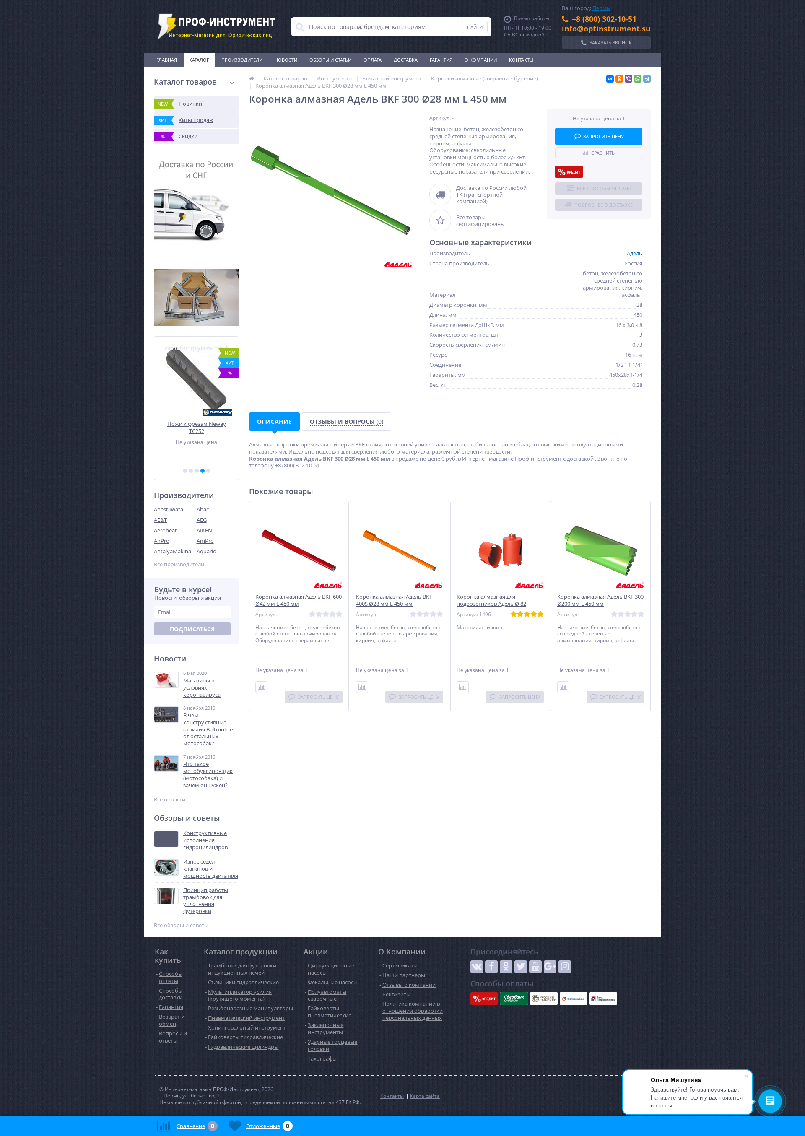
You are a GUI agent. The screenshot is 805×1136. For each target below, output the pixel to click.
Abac (203, 509)
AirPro (161, 541)
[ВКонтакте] (610, 79)
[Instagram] (564, 966)
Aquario (206, 551)
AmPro (205, 541)
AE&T (160, 520)
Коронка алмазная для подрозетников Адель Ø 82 (491, 600)
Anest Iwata (168, 509)
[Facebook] (491, 966)
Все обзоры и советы (181, 925)
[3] (197, 471)
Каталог (199, 60)
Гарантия (441, 60)
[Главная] (251, 78)
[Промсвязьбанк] (573, 998)
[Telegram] (647, 79)
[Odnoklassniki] (506, 966)
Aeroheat (165, 530)
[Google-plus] (550, 966)
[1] (185, 471)
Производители (241, 60)
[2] (191, 471)
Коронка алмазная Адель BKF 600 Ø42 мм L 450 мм (298, 600)
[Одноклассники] (619, 79)
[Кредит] (569, 172)
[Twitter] (520, 966)
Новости (286, 60)
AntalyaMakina (172, 551)
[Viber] (628, 79)
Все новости (169, 799)
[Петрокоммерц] (603, 998)
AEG (202, 520)
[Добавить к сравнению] (261, 687)
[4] (202, 471)
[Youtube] (535, 966)
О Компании (481, 60)
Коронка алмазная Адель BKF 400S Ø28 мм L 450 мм (394, 600)
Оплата (373, 60)
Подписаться (192, 629)
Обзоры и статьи (330, 60)
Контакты (521, 60)
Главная (166, 60)
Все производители (179, 564)
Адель (634, 253)
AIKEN (204, 530)
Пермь (601, 8)
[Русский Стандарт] (544, 998)
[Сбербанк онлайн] (514, 998)
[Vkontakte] (476, 966)
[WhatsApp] (637, 79)
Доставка (406, 60)
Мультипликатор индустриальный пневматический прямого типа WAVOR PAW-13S (196, 427)
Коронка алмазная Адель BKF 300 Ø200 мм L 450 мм (600, 600)
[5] (208, 471)
